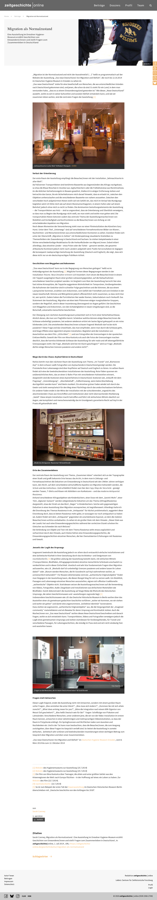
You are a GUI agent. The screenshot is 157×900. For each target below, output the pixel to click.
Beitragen (8, 878)
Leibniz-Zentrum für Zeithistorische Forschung (134, 880)
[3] (70, 334)
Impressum (8, 881)
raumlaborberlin (43, 783)
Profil (128, 5)
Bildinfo (147, 64)
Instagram (155, 78)
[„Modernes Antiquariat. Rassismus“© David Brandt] (78, 410)
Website (39, 767)
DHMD (74, 166)
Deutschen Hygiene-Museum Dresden (98, 739)
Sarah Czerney (39, 811)
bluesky (155, 82)
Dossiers (115, 5)
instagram (18, 896)
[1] (94, 97)
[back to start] (24, 5)
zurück (40, 819)
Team (140, 5)
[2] (65, 271)
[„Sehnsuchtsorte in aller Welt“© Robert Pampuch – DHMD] (78, 104)
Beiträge (99, 5)
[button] (155, 63)
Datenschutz (9, 884)
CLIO (24, 896)
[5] (101, 594)
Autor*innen (9, 875)
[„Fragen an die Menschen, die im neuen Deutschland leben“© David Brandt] (78, 638)
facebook (7, 896)
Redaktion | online (139, 875)
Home (6, 16)
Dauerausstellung (76, 787)
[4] (49, 558)
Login (150, 887)
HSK (29, 896)
